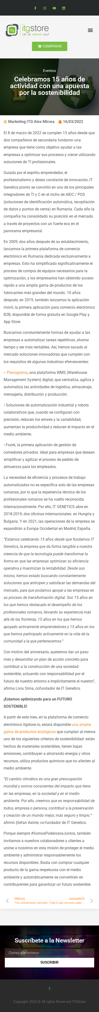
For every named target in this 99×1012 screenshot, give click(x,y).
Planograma (17, 372)
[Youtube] (54, 8)
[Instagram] (45, 8)
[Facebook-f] (35, 8)
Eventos (49, 71)
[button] (90, 30)
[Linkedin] (63, 8)
